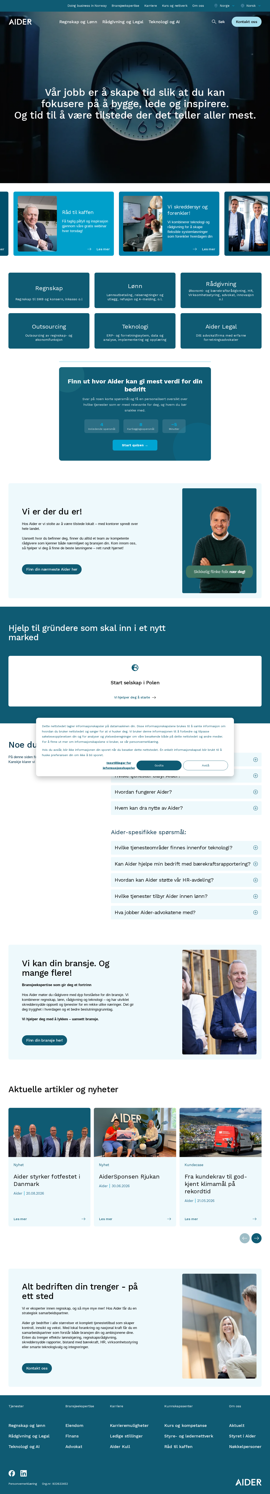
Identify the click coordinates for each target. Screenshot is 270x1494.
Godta (159, 765)
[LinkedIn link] (23, 1473)
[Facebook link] (11, 1473)
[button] (186, 792)
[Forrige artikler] (245, 1238)
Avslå (205, 765)
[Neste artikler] (256, 1238)
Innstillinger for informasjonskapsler (119, 765)
